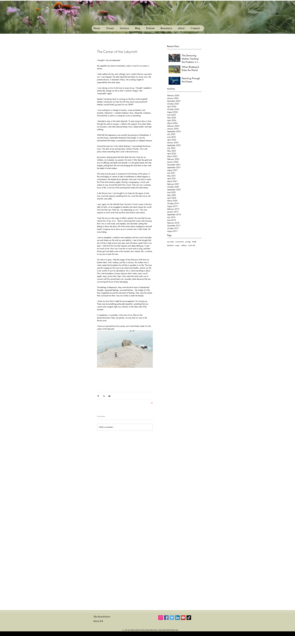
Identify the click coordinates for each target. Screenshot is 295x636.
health (194, 242)
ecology (188, 242)
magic (177, 245)
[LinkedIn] (177, 617)
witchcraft (191, 245)
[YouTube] (183, 617)
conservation (179, 242)
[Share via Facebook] (98, 396)
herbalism (170, 245)
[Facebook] (166, 617)
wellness (184, 245)
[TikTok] (189, 617)
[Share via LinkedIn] (109, 396)
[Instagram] (160, 617)
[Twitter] (172, 617)
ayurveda (170, 242)
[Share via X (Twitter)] (104, 396)
